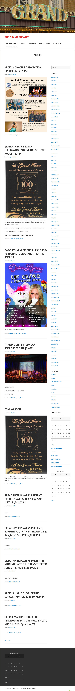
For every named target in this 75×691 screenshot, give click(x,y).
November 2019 (55, 243)
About (23, 43)
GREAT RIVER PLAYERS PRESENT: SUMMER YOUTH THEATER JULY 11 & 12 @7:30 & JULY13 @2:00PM (26, 531)
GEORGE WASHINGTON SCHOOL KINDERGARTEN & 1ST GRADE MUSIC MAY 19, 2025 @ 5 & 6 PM (26, 620)
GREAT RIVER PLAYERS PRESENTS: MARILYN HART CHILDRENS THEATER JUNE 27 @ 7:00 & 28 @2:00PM (26, 564)
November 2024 (55, 109)
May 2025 (53, 88)
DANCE (10, 238)
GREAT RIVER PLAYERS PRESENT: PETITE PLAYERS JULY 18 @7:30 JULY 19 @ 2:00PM (23, 499)
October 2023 (54, 149)
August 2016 (54, 344)
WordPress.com (32, 688)
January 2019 (54, 261)
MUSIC (10, 135)
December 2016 (55, 329)
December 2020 (55, 225)
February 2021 (55, 221)
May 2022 (53, 189)
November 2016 (55, 333)
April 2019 (54, 257)
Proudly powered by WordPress (12, 688)
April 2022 (54, 192)
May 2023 (53, 163)
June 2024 (53, 124)
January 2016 (54, 366)
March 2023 (54, 171)
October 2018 (54, 268)
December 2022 (55, 178)
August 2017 (54, 304)
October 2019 (54, 246)
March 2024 (54, 135)
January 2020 (54, 239)
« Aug (52, 445)
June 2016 (53, 351)
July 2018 (53, 272)
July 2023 (53, 156)
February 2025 (55, 99)
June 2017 (53, 311)
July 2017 (53, 308)
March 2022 (54, 196)
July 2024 (53, 120)
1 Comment (23, 333)
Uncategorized (55, 403)
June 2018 (53, 275)
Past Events (14, 516)
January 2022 (54, 203)
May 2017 (53, 315)
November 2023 (55, 145)
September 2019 (55, 250)
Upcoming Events (12, 43)
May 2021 (53, 218)
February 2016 (55, 362)
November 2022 (55, 182)
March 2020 (54, 232)
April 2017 (54, 319)
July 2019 (53, 254)
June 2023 (53, 160)
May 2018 (53, 279)
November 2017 (55, 297)
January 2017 (54, 326)
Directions (32, 43)
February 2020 (55, 236)
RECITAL (53, 396)
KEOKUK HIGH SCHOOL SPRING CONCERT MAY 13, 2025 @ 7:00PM (24, 594)
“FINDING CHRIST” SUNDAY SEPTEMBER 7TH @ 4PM (20, 346)
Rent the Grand (44, 43)
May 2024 (53, 127)
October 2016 (54, 337)
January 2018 (54, 290)
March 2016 (54, 358)
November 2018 (55, 265)
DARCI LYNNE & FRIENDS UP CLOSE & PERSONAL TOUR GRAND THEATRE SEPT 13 (26, 253)
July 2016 (53, 347)
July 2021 (53, 210)
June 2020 (53, 228)
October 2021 (54, 207)
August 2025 (54, 77)
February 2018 (55, 286)
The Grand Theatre (17, 37)
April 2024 (54, 131)
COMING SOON (13, 409)
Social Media (57, 43)
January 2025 (54, 102)
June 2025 (53, 84)
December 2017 (55, 293)
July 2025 (53, 81)
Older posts (7, 641)
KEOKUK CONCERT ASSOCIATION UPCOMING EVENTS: (23, 69)
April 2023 (54, 167)
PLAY (19, 516)
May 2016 (53, 355)
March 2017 (54, 322)
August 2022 (54, 185)
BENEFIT (53, 374)
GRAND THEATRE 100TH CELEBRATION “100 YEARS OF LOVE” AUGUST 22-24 (25, 150)
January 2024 (54, 142)
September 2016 (55, 340)
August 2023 (54, 153)
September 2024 (55, 113)
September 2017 (55, 301)
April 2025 (54, 91)
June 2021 (53, 214)
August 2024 (54, 117)
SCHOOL (19, 605)
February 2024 (55, 138)
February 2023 (55, 174)
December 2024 (55, 106)
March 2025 (54, 95)
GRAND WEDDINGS (56, 382)
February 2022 (55, 200)
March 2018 (54, 283)
